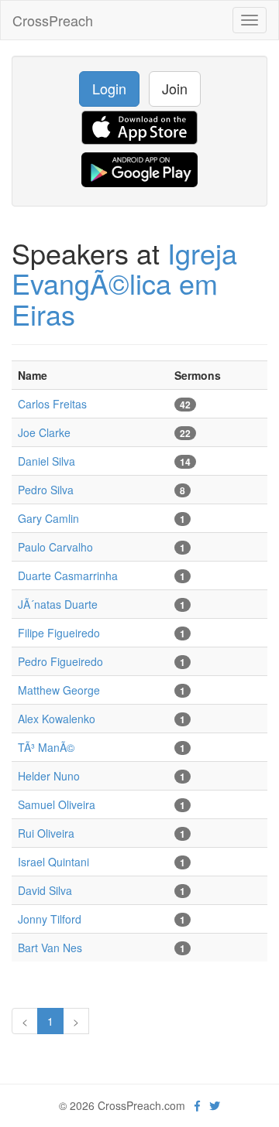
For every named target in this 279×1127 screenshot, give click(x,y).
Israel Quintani (53, 861)
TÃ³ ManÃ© (46, 747)
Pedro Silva (46, 489)
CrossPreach (52, 20)
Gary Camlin (48, 518)
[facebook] (197, 1105)
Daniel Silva (46, 461)
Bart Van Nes (50, 947)
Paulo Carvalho (55, 547)
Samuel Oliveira (56, 804)
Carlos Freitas (52, 404)
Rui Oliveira (46, 833)
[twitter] (214, 1105)
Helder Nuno (49, 776)
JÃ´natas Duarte (58, 604)
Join (175, 88)
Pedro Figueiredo (60, 661)
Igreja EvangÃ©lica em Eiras (124, 283)
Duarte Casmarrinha (68, 575)
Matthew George (59, 690)
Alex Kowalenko (56, 718)
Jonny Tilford (49, 919)
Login (109, 88)
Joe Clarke (44, 432)
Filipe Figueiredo (59, 632)
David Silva (45, 890)
